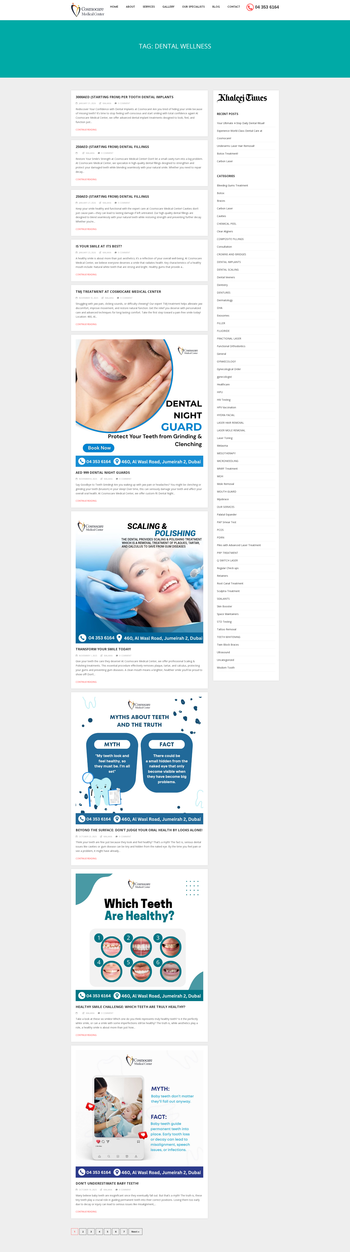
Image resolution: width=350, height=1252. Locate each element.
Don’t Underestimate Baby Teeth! (107, 1183)
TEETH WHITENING (228, 637)
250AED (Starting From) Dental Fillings (112, 146)
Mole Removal (225, 484)
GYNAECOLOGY (226, 361)
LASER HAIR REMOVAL (230, 422)
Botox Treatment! (227, 153)
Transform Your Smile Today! (103, 649)
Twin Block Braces (228, 644)
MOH (220, 476)
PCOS (220, 530)
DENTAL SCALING (228, 269)
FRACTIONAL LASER (229, 338)
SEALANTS (223, 598)
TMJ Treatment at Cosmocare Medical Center (118, 291)
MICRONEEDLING (227, 461)
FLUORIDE (223, 331)
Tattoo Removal (226, 629)
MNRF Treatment (227, 468)
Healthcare (223, 384)
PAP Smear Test (226, 522)
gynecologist (224, 376)
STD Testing (224, 621)
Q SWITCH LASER (227, 560)
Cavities (221, 216)
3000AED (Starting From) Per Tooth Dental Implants (124, 97)
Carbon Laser (225, 161)
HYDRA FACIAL (226, 415)
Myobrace (223, 499)
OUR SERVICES (225, 507)
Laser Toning (224, 438)
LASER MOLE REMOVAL (231, 430)
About (130, 7)
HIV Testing (223, 399)
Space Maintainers (228, 614)
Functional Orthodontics (231, 346)
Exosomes (223, 315)
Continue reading (86, 129)
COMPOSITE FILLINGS (230, 239)
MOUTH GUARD (226, 491)
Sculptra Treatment (228, 591)
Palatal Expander (227, 514)
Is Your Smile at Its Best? (99, 246)
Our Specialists (193, 7)
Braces (221, 200)
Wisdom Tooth (226, 667)
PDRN (220, 537)
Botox (220, 193)
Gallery (168, 7)
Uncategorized (225, 660)
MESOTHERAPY (226, 453)
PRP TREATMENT (227, 552)
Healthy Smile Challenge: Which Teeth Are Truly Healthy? (130, 1007)
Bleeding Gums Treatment (232, 185)
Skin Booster (224, 606)
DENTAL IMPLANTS (229, 262)
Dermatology (225, 300)
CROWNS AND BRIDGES (231, 254)
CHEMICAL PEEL (226, 223)
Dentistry (222, 285)
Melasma (222, 445)
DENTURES (223, 292)
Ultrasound (223, 652)
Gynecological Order (229, 369)
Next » (135, 1231)
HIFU (220, 392)
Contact (234, 7)
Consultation (224, 246)
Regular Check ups (228, 568)
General (221, 354)
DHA (219, 308)
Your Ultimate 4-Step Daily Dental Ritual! (241, 123)
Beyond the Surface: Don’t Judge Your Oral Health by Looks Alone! (139, 830)
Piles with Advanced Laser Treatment (239, 545)
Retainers (222, 575)
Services (149, 7)
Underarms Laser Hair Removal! (235, 146)
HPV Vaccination (226, 407)
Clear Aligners (225, 231)
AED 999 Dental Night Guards (103, 472)
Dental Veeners (226, 277)
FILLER (221, 323)
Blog (216, 7)
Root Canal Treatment (230, 583)
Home (114, 7)
